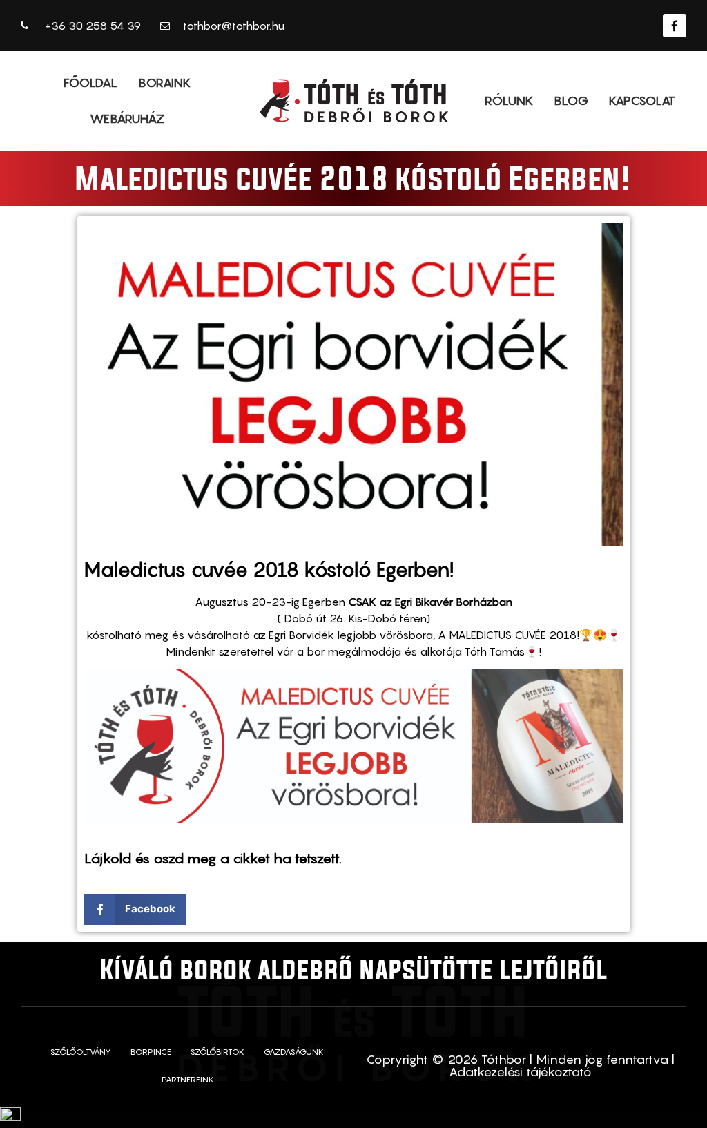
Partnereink (188, 1079)
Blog (571, 100)
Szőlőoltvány (80, 1051)
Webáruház (127, 118)
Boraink (164, 82)
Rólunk (509, 100)
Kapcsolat (642, 100)
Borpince (150, 1051)
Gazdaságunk (294, 1051)
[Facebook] (674, 25)
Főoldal (90, 82)
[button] (135, 909)
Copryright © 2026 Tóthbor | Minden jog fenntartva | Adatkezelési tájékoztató (520, 1065)
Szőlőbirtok (217, 1051)
